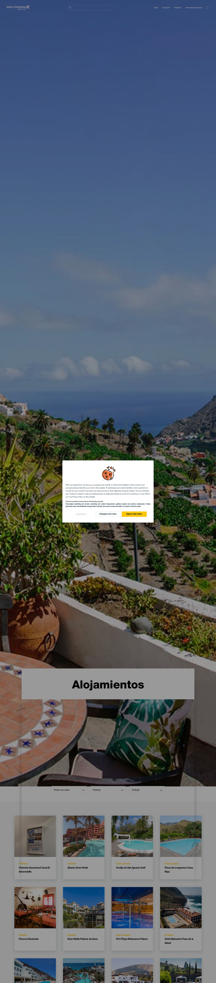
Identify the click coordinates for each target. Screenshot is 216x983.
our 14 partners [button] (95, 485)
